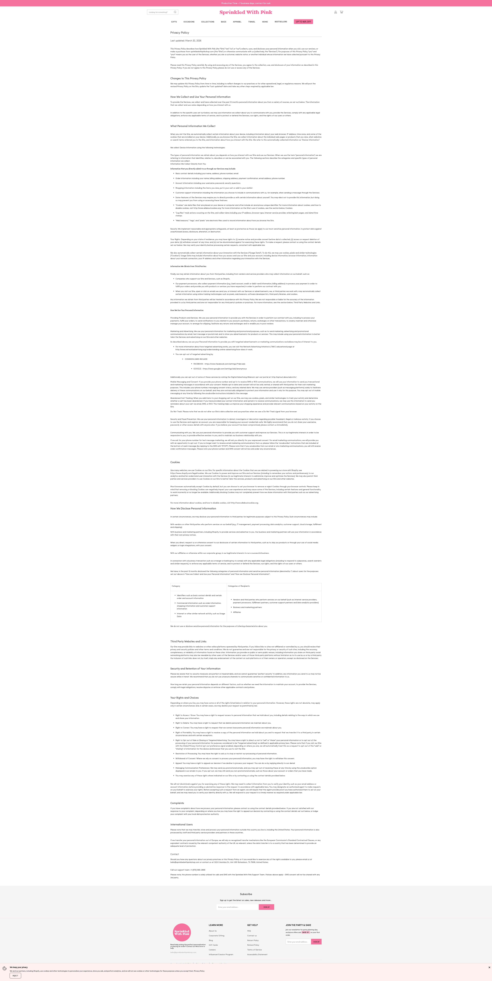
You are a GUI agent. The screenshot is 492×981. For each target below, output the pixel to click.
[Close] (489, 967)
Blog (211, 940)
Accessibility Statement (257, 954)
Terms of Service (254, 949)
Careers (212, 949)
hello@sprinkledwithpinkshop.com (183, 952)
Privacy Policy (199, 971)
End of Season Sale (253, 3)
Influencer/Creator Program (221, 954)
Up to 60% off (246, 3)
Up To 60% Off (303, 21)
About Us (213, 930)
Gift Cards (213, 945)
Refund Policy (253, 945)
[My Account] (335, 12)
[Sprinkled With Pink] (246, 12)
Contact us (252, 935)
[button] (174, 22)
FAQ (249, 930)
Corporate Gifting (216, 935)
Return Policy (253, 940)
